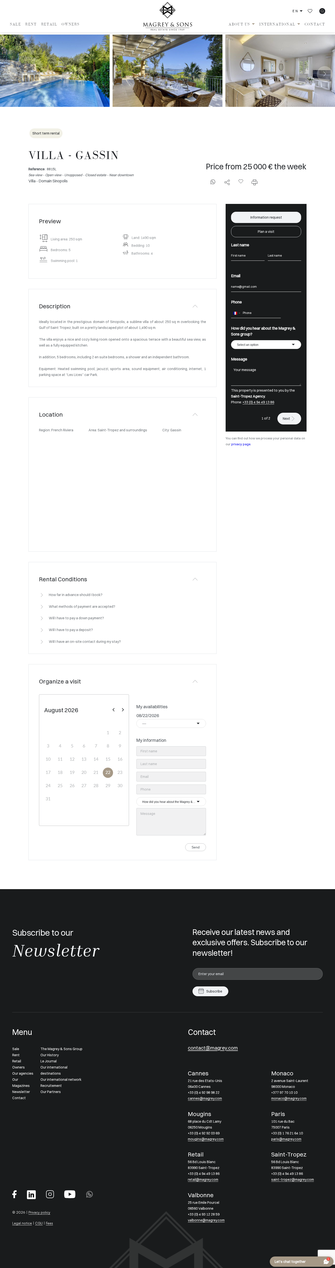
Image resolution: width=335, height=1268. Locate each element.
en (295, 11)
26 (72, 786)
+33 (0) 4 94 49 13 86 (258, 402)
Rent (31, 24)
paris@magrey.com (286, 1139)
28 (95, 786)
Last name (240, 244)
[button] (10, 74)
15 (107, 759)
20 (83, 773)
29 (107, 786)
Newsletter (21, 1092)
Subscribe (214, 991)
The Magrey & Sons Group (61, 1049)
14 (95, 759)
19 (72, 773)
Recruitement (51, 1085)
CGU (39, 1223)
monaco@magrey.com (289, 1098)
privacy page (240, 444)
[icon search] (322, 11)
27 (83, 786)
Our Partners (50, 1092)
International (277, 24)
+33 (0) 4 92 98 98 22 (203, 1092)
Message (239, 359)
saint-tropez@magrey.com (292, 1179)
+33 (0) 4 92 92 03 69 (203, 1133)
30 (119, 786)
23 (119, 773)
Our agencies (22, 1073)
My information (151, 740)
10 (48, 759)
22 (107, 773)
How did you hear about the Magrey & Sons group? (263, 331)
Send (196, 847)
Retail (49, 24)
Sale (15, 24)
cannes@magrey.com (205, 1098)
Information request (266, 217)
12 (72, 759)
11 (60, 759)
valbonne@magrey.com (206, 1220)
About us (239, 24)
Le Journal (48, 1061)
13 (83, 759)
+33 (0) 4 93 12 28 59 (203, 1214)
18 (60, 773)
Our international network (60, 1079)
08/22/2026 (147, 715)
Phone (236, 301)
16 (119, 759)
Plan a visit (266, 231)
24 (48, 786)
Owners (71, 24)
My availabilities (152, 706)
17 (48, 773)
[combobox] (171, 723)
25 (60, 786)
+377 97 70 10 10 (284, 1092)
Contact (315, 24)
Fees (49, 1223)
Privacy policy (39, 1212)
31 (48, 799)
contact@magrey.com (213, 1048)
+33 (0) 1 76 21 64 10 (287, 1133)
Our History (49, 1055)
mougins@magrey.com (206, 1139)
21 (95, 773)
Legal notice (22, 1223)
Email (235, 275)
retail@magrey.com (203, 1179)
